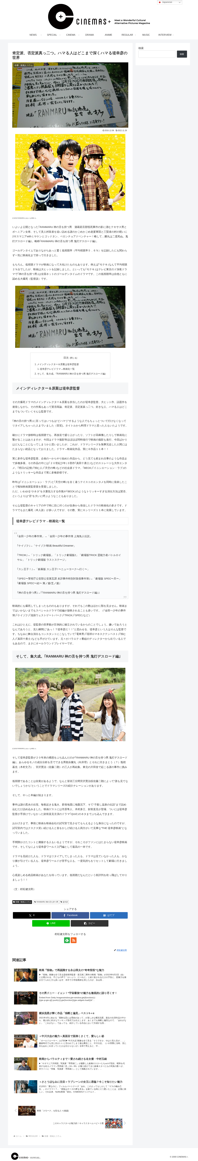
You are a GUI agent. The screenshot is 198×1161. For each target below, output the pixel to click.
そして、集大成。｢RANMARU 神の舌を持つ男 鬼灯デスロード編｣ (71, 373)
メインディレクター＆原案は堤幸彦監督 (58, 364)
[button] (89, 923)
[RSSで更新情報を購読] (74, 940)
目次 (66, 357)
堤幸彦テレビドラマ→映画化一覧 (57, 369)
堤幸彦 (65, 902)
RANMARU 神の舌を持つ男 (47, 902)
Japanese (166, 2)
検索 (141, 48)
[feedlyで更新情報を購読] (67, 940)
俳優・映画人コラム (23, 902)
